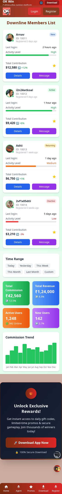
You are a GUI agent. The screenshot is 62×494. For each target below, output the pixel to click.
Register (51, 11)
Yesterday (25, 265)
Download (52, 2)
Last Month (32, 271)
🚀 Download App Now (31, 443)
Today (11, 265)
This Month (14, 271)
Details (18, 75)
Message (44, 75)
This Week (42, 265)
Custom (49, 271)
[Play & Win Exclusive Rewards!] (57, 468)
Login (34, 11)
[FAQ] (57, 454)
